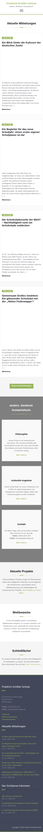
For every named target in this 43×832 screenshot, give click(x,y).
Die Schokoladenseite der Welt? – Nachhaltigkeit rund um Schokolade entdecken (21, 222)
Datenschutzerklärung (9, 717)
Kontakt (22, 524)
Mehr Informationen (33, 664)
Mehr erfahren (21, 455)
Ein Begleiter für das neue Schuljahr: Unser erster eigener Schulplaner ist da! (21, 132)
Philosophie (21, 434)
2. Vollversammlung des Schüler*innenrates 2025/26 (20, 810)
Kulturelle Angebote (21, 480)
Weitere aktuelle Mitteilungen (21, 386)
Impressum (6, 714)
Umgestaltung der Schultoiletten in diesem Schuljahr (20, 803)
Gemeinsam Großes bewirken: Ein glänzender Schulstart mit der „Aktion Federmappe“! (20, 298)
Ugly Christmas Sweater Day (12, 796)
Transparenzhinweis (9, 719)
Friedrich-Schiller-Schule (21, 3)
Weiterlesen (6, 109)
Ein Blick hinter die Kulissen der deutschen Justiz (21, 44)
